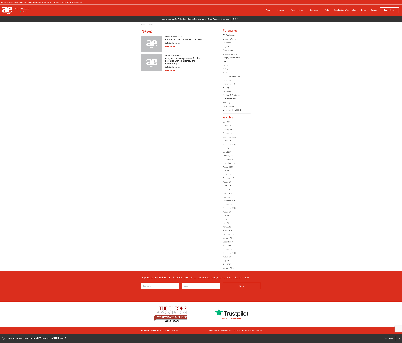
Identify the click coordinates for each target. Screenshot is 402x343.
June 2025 (227, 141)
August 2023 (228, 167)
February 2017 (228, 178)
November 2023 (229, 163)
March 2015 (227, 230)
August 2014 (228, 257)
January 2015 (228, 238)
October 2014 (228, 249)
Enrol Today (388, 338)
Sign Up (235, 19)
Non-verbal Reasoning (231, 76)
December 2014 (229, 242)
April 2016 (227, 189)
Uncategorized (228, 106)
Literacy (226, 65)
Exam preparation (230, 50)
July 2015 (227, 215)
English (226, 46)
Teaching (226, 102)
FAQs (327, 10)
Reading (226, 87)
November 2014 (229, 245)
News (363, 10)
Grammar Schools (230, 54)
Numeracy (227, 80)
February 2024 (228, 156)
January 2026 (228, 129)
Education (227, 42)
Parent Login (389, 10)
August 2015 (228, 212)
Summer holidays (229, 98)
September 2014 (229, 253)
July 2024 (227, 148)
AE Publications (229, 35)
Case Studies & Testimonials (345, 10)
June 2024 (227, 152)
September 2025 (229, 137)
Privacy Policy (214, 330)
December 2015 (229, 200)
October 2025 (228, 133)
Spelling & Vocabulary (231, 95)
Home (143, 24)
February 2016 (228, 197)
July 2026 (227, 122)
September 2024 (229, 144)
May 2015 (227, 223)
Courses (280, 10)
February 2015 (228, 234)
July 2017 (227, 170)
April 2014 (227, 264)
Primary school (229, 84)
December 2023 (229, 159)
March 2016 (227, 193)
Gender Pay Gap (226, 330)
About (268, 10)
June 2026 (227, 126)
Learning (226, 61)
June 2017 (227, 174)
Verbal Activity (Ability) (232, 110)
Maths (225, 69)
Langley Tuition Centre (231, 57)
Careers (252, 330)
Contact (374, 10)
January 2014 (228, 268)
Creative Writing (229, 39)
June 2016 (227, 185)
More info (78, 2)
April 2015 (227, 227)
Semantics (227, 91)
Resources (314, 10)
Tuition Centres (297, 10)
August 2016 (228, 182)
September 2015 (229, 208)
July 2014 (227, 260)
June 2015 (227, 219)
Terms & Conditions (240, 330)
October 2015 (228, 204)
